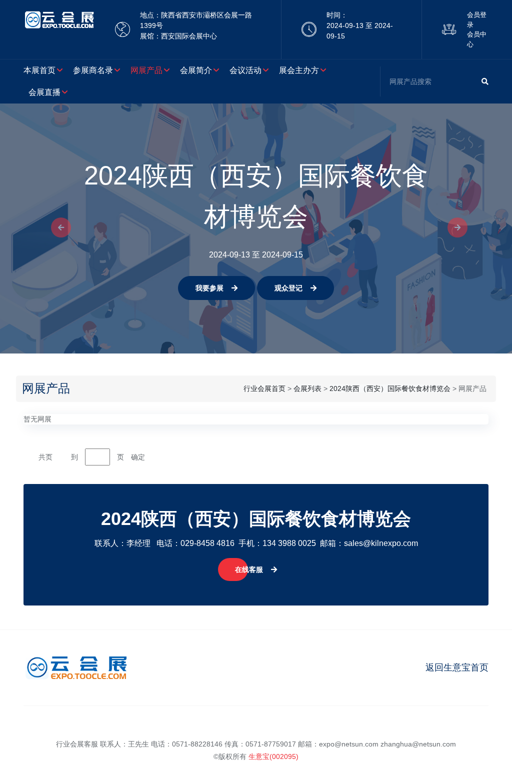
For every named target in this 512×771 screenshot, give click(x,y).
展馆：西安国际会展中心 (178, 36)
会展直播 (44, 92)
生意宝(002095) (273, 756)
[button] (57, 229)
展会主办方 (299, 70)
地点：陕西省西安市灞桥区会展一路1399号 (196, 20)
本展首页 (40, 70)
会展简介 (196, 70)
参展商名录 (93, 70)
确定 (138, 457)
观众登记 (288, 288)
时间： (337, 15)
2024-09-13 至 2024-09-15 (359, 31)
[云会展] (59, 29)
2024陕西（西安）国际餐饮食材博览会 (390, 388)
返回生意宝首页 (457, 667)
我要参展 (210, 288)
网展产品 (146, 70)
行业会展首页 (265, 388)
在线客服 (249, 570)
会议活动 (246, 70)
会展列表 (308, 388)
